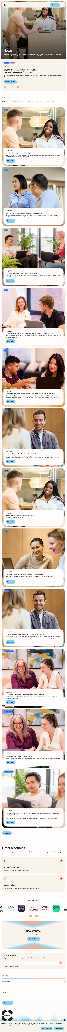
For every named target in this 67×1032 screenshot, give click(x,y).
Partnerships (50, 101)
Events (42, 101)
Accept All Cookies (47, 1028)
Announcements (15, 101)
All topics (5, 101)
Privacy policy (36, 1025)
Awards (30, 101)
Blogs (36, 101)
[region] (33, 1026)
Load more (7, 833)
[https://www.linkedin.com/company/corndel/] (64, 1020)
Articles (24, 101)
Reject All (59, 1028)
